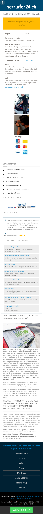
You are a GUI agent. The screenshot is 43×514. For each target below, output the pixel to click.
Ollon (21, 463)
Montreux (21, 473)
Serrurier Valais (9, 288)
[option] (21, 227)
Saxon (21, 468)
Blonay (21, 488)
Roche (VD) (21, 483)
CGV (12, 498)
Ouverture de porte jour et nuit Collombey (17, 297)
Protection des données (32, 496)
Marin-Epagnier (21, 478)
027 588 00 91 (30, 60)
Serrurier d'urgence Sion (12, 247)
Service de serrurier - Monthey (14, 271)
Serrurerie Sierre (9, 264)
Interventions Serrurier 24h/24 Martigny (16, 255)
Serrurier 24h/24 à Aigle (12, 280)
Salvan (21, 458)
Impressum (19, 496)
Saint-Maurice (21, 453)
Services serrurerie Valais (24, 498)
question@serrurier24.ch (14, 87)
